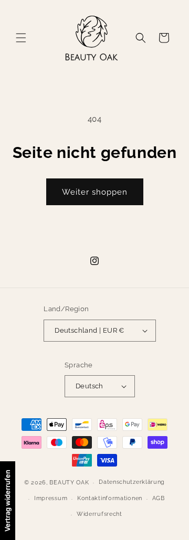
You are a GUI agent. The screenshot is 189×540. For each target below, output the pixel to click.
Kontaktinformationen (109, 498)
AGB (158, 498)
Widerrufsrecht (99, 514)
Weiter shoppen (95, 192)
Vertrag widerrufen (7, 501)
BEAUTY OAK (69, 482)
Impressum (50, 498)
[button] (21, 37)
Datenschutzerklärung (132, 482)
